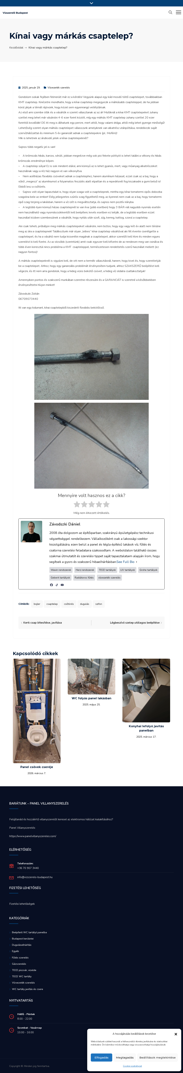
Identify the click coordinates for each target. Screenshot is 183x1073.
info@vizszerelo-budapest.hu (35, 877)
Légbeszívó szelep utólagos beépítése (135, 623)
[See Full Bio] (136, 562)
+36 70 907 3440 (28, 868)
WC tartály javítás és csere (27, 989)
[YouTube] (62, 585)
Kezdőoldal (16, 48)
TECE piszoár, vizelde (24, 970)
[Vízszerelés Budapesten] (15, 12)
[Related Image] (37, 711)
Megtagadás (125, 1057)
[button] (176, 1034)
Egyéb (15, 951)
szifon (98, 604)
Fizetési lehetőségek (22, 904)
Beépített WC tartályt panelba (29, 932)
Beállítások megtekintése (157, 1057)
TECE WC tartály (21, 976)
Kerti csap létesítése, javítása (42, 623)
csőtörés (69, 604)
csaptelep (52, 604)
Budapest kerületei (23, 938)
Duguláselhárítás (21, 945)
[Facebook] (51, 585)
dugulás (84, 604)
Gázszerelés (19, 964)
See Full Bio (125, 562)
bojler (37, 604)
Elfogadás (101, 1057)
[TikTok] (57, 585)
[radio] (77, 505)
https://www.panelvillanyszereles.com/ (32, 836)
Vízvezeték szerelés (59, 87)
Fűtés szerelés (20, 957)
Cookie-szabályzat (132, 1066)
